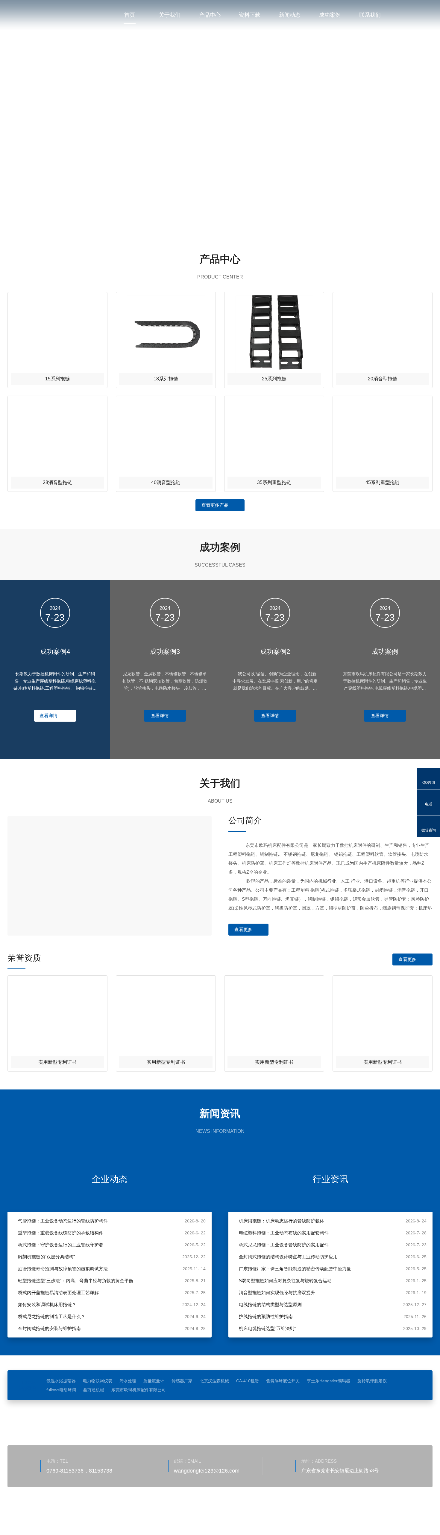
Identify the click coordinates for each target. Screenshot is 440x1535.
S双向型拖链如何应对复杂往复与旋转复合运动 (285, 1280)
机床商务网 (38, 1515)
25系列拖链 (274, 378)
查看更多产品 (214, 505)
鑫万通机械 (93, 1389)
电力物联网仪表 (97, 1380)
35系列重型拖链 (274, 482)
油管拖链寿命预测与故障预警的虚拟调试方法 (63, 1268)
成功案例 (330, 15)
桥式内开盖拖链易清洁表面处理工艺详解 (58, 1292)
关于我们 (169, 15)
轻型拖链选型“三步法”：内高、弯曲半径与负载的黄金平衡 (75, 1280)
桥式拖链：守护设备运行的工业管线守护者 (60, 1244)
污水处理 (127, 1380)
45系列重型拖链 (382, 482)
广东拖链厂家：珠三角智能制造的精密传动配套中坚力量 (295, 1268)
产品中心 (210, 15)
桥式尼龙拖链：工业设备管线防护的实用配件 (284, 1244)
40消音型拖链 (165, 482)
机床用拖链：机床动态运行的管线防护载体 (281, 1220)
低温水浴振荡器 (61, 1380)
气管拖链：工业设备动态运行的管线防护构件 (63, 1220)
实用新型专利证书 (57, 1062)
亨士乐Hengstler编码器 (328, 1380)
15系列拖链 (57, 378)
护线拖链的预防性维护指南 (266, 1316)
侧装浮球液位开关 (283, 1380)
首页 (129, 15)
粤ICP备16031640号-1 (182, 1506)
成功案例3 (165, 651)
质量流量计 (153, 1380)
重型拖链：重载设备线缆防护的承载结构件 (60, 1232)
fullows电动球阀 (61, 1389)
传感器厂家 (182, 1380)
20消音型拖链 (382, 378)
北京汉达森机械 (214, 1380)
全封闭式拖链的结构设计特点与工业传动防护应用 (288, 1256)
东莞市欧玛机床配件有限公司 (138, 1389)
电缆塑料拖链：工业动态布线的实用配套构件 (284, 1232)
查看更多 (243, 929)
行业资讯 (330, 1179)
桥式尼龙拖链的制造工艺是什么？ (51, 1316)
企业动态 (110, 1179)
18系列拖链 (166, 378)
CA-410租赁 (247, 1380)
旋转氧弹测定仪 (372, 1380)
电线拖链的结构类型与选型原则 (270, 1304)
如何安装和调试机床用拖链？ (47, 1304)
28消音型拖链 (57, 482)
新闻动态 (290, 15)
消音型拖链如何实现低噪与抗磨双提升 (277, 1292)
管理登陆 (62, 1515)
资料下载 (249, 15)
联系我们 (370, 15)
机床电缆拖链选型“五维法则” (267, 1328)
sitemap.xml (87, 1515)
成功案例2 (275, 651)
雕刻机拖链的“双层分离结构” (46, 1256)
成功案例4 (55, 651)
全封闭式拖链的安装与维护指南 (49, 1328)
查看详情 (48, 715)
